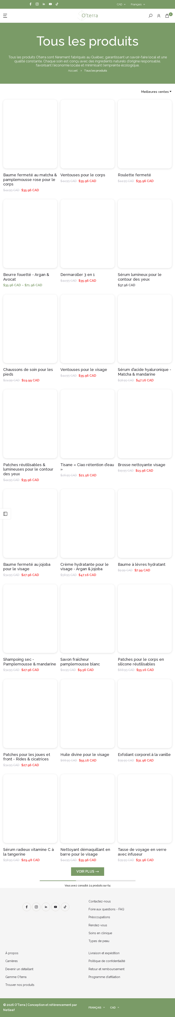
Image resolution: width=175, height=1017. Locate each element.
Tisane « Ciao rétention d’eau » (87, 467)
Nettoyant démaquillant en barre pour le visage (85, 851)
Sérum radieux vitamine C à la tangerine (28, 851)
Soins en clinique (100, 933)
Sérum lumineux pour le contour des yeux (140, 277)
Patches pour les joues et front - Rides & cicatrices (26, 756)
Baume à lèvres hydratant (141, 564)
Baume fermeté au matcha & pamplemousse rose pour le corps (30, 179)
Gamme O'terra (15, 977)
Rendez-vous (98, 925)
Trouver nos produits (19, 985)
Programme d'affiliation (104, 977)
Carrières (11, 961)
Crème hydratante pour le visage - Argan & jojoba (84, 566)
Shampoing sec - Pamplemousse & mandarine (29, 661)
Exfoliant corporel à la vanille (144, 754)
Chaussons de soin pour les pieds (28, 371)
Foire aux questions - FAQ (106, 909)
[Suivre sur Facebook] (30, 4)
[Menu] (27, 15)
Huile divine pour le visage (84, 754)
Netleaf (9, 1010)
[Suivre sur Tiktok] (57, 4)
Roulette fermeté (134, 175)
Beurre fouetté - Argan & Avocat (26, 277)
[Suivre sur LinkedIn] (43, 4)
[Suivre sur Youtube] (50, 4)
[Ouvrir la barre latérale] (5, 513)
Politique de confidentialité (107, 961)
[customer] (158, 15)
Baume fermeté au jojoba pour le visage (26, 566)
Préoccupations (99, 917)
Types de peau (99, 941)
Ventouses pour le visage (83, 369)
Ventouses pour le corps (82, 175)
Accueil (73, 70)
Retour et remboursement (106, 969)
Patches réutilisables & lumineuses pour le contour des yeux (28, 469)
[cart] (167, 15)
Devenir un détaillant (19, 969)
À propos (11, 953)
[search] (150, 15)
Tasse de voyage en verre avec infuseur (142, 851)
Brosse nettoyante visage (141, 465)
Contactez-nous (100, 901)
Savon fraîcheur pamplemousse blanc (80, 661)
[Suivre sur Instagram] (37, 4)
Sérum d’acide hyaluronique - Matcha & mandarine (144, 371)
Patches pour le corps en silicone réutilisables (141, 661)
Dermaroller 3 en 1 (77, 274)
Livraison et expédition (104, 953)
